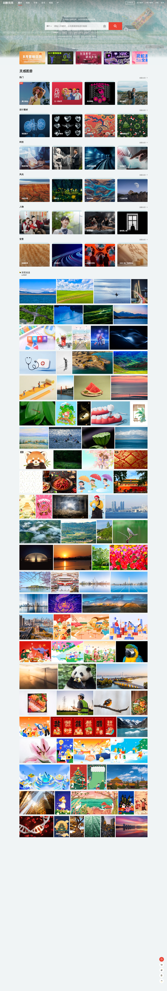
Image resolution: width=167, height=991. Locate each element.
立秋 (63, 32)
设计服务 (140, 2)
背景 (112, 32)
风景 (92, 32)
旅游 (86, 32)
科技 (81, 32)
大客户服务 (149, 2)
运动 (101, 32)
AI (96, 32)
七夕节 (69, 32)
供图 (156, 2)
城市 (106, 32)
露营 (75, 32)
